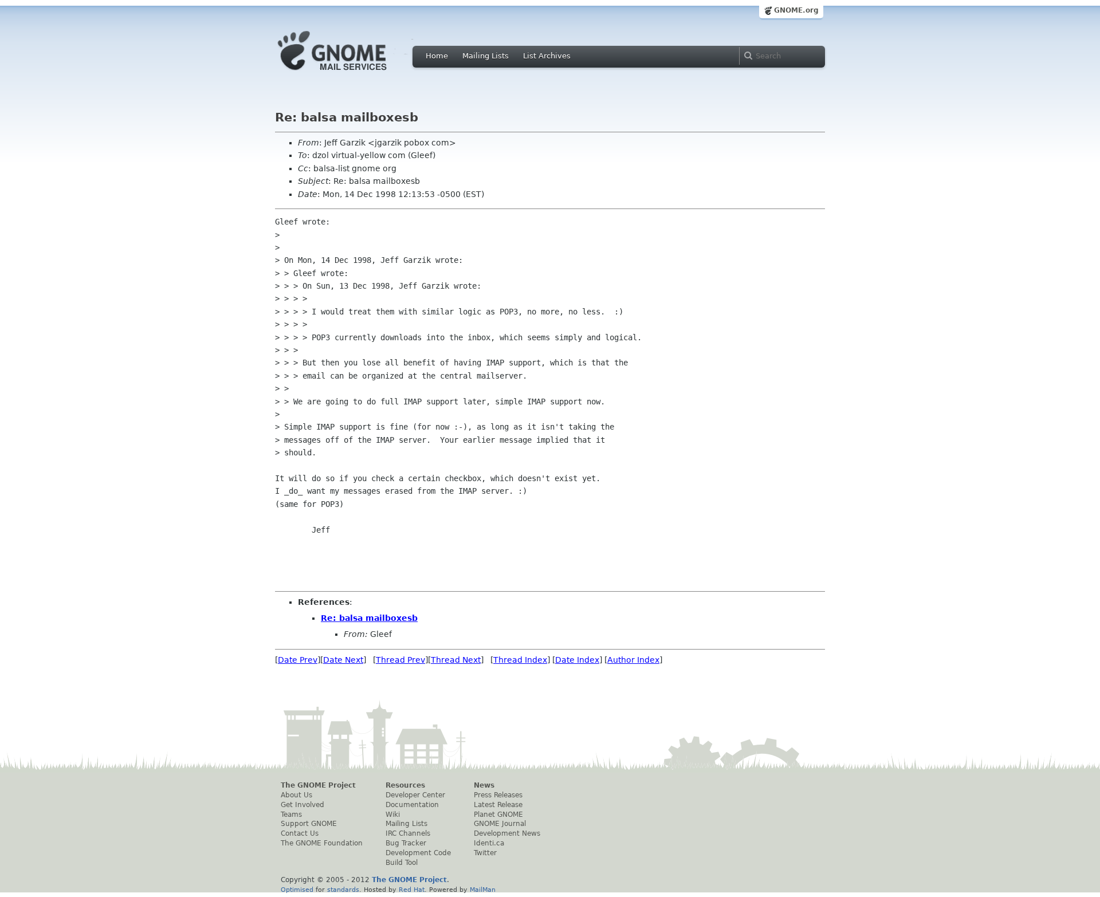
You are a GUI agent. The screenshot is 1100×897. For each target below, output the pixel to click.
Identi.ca (489, 843)
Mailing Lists (485, 56)
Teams (291, 815)
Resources (405, 785)
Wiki (393, 815)
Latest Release (498, 805)
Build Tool (402, 863)
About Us (296, 795)
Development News (507, 833)
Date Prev (297, 659)
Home (437, 56)
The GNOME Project (318, 785)
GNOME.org (796, 10)
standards (343, 889)
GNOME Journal (500, 824)
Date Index (577, 659)
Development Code (418, 853)
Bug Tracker (406, 843)
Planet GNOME (498, 815)
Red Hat (412, 889)
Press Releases (498, 795)
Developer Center (415, 795)
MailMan (483, 889)
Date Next (343, 659)
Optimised (297, 889)
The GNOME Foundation (322, 843)
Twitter (485, 853)
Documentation (412, 805)
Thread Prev (400, 659)
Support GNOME (309, 824)
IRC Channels (408, 833)
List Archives (547, 56)
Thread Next (456, 659)
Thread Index (520, 659)
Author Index (633, 659)
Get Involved (302, 805)
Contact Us (300, 833)
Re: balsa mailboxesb (369, 618)
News (484, 785)
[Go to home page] (349, 73)
